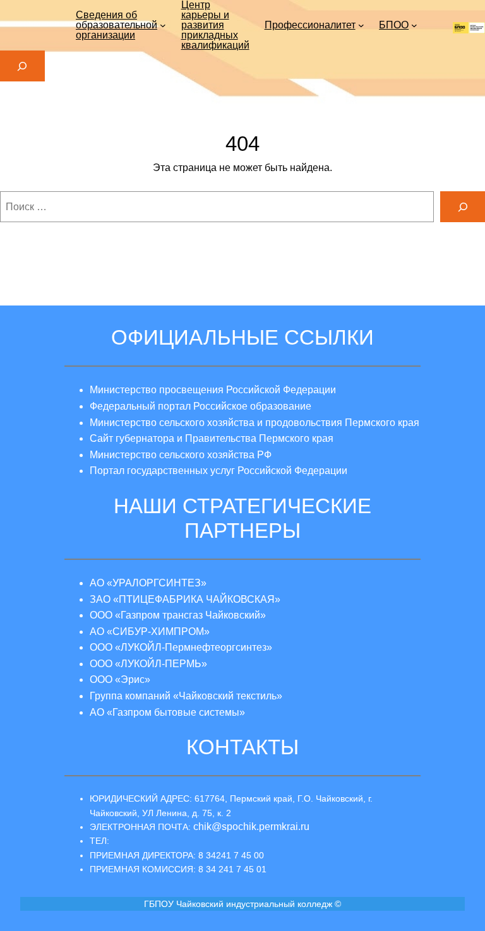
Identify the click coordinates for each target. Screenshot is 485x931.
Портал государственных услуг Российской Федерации (218, 470)
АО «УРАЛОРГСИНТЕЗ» (148, 583)
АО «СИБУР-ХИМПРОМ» (150, 631)
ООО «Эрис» (120, 679)
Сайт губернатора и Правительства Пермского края (211, 438)
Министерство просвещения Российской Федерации (213, 389)
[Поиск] (462, 206)
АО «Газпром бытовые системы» (167, 712)
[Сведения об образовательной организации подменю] (163, 25)
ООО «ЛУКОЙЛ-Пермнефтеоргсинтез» (181, 647)
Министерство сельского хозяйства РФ (181, 454)
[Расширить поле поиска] (22, 65)
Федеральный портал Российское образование (200, 406)
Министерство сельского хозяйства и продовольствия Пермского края (254, 422)
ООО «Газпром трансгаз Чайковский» (178, 615)
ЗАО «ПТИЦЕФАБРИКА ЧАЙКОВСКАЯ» (185, 599)
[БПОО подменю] (414, 25)
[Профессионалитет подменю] (361, 25)
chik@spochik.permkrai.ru (251, 826)
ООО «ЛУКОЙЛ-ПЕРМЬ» (148, 663)
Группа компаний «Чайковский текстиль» (186, 696)
